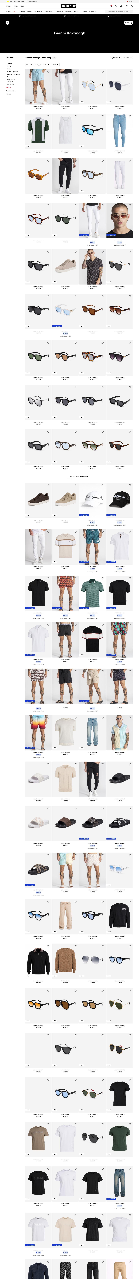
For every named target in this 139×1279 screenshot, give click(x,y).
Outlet (10, 1)
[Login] (116, 6)
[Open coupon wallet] (110, 6)
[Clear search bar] (131, 11)
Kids (22, 6)
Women (8, 6)
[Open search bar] (106, 11)
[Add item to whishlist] (48, 72)
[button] (116, 57)
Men (16, 6)
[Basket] (132, 6)
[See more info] (38, 111)
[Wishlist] (126, 6)
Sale (36, 64)
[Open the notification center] (121, 6)
